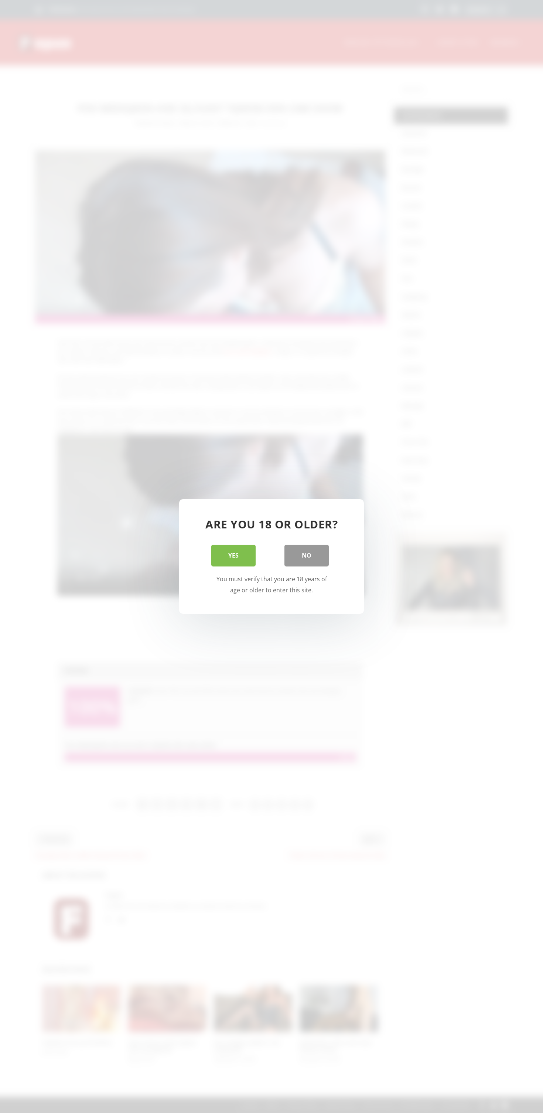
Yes (233, 555)
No (306, 555)
